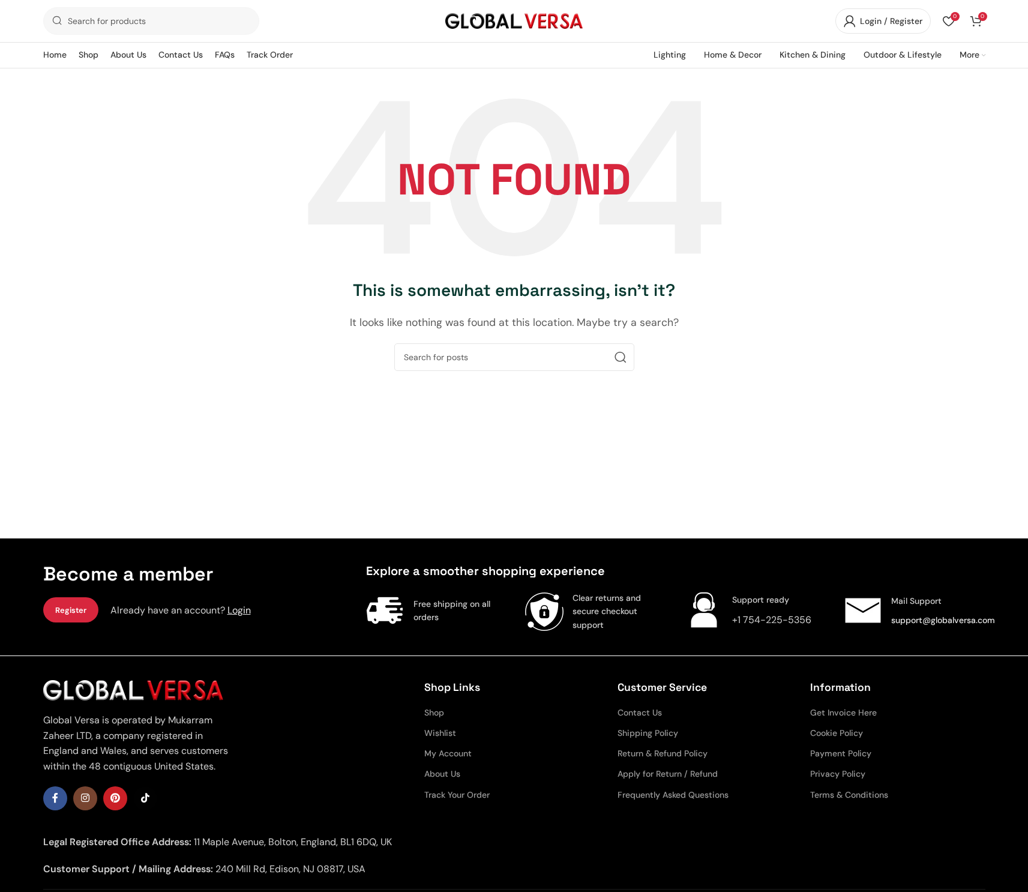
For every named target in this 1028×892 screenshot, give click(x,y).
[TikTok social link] (145, 798)
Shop (434, 712)
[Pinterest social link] (115, 798)
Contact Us (640, 712)
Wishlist (440, 733)
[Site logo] (514, 20)
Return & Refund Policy (663, 753)
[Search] (620, 357)
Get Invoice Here (843, 712)
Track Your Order (457, 794)
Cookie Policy (836, 733)
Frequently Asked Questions (673, 794)
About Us (442, 773)
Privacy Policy (837, 773)
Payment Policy (840, 753)
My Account (448, 753)
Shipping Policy (648, 733)
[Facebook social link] (55, 798)
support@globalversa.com (943, 620)
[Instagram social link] (85, 798)
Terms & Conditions (849, 794)
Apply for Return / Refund (668, 773)
